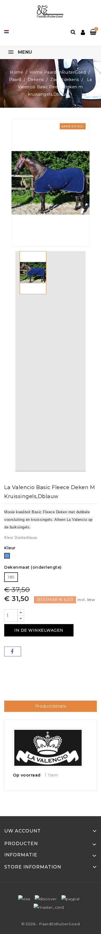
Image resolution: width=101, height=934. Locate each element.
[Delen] (12, 651)
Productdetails (50, 706)
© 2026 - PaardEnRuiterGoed (50, 924)
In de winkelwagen (38, 630)
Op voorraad (27, 775)
